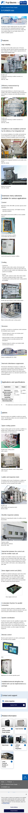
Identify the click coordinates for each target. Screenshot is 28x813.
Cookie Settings (14, 807)
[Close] (26, 794)
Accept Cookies (14, 810)
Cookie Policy (6, 803)
